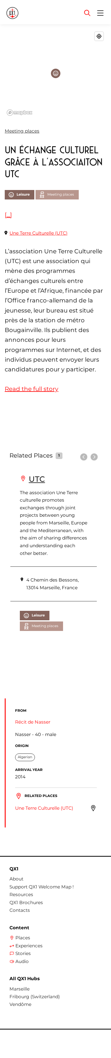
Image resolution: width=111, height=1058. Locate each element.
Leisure (23, 194)
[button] (55, 73)
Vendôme (20, 1004)
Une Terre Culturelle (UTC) (38, 233)
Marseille (19, 989)
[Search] (87, 13)
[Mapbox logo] (20, 112)
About (16, 879)
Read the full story (31, 388)
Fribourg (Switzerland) (34, 996)
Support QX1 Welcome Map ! (41, 887)
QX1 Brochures (26, 902)
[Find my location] (99, 36)
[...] (8, 214)
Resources (21, 894)
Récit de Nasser (32, 722)
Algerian (25, 757)
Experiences (29, 946)
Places (22, 938)
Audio (22, 961)
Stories (23, 953)
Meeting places (22, 131)
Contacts (19, 910)
